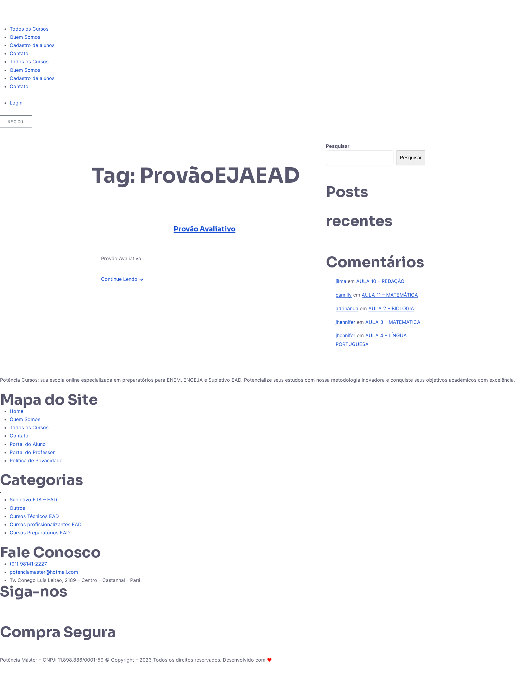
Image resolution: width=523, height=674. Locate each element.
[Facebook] (40, 606)
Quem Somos (25, 37)
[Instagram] (24, 606)
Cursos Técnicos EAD (34, 516)
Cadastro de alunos (32, 45)
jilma (341, 281)
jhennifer (345, 322)
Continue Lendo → (122, 279)
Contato (19, 53)
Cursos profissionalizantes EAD (46, 524)
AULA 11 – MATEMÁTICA (390, 295)
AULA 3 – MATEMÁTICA (392, 322)
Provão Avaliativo (204, 229)
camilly (344, 295)
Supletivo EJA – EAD (33, 499)
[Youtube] (57, 606)
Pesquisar (338, 146)
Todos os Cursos (29, 29)
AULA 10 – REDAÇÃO (380, 281)
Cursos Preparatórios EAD (40, 533)
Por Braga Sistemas (295, 660)
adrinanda (347, 308)
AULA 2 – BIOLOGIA (391, 308)
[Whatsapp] (7, 606)
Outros (17, 508)
